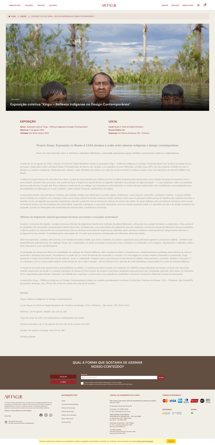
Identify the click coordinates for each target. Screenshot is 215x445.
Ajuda (63, 401)
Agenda (23, 16)
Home (13, 16)
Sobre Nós (7, 416)
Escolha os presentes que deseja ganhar (21, 423)
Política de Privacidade (69, 415)
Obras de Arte (15, 5)
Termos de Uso (111, 384)
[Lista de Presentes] (198, 5)
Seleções (29, 5)
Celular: (84, 374)
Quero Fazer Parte (67, 419)
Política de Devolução (68, 408)
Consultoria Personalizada (70, 404)
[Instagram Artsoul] (46, 415)
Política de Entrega (68, 411)
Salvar (161, 377)
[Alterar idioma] (192, 413)
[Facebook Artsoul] (41, 415)
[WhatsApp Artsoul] (51, 415)
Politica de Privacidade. (125, 384)
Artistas (41, 5)
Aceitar (171, 441)
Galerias (53, 5)
